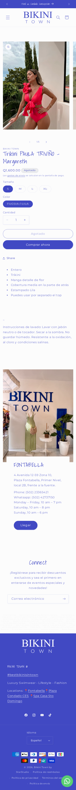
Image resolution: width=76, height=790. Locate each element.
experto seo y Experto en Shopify (27, 625)
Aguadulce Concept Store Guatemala (26, 621)
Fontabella (36, 690)
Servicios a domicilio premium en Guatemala (31, 617)
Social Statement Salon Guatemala (41, 623)
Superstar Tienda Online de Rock (54, 625)
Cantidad (9, 212)
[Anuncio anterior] (7, 4)
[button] (8, 17)
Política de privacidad (25, 778)
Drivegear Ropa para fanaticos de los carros (47, 619)
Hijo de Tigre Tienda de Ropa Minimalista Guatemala (39, 615)
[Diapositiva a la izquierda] (30, 142)
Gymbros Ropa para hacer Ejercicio (15, 619)
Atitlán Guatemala (9, 615)
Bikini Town (41, 767)
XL (47, 189)
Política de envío (40, 783)
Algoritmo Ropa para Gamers (61, 617)
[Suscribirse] (64, 598)
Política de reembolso (46, 772)
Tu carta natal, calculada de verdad (24, 629)
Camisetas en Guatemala (50, 629)
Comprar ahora (38, 244)
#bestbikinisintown (22, 675)
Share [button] (11, 258)
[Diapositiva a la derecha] (46, 142)
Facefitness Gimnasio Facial (53, 621)
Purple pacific (36, 627)
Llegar (25, 525)
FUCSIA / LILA (20, 204)
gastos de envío (16, 175)
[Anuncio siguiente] (69, 4)
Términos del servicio (55, 778)
